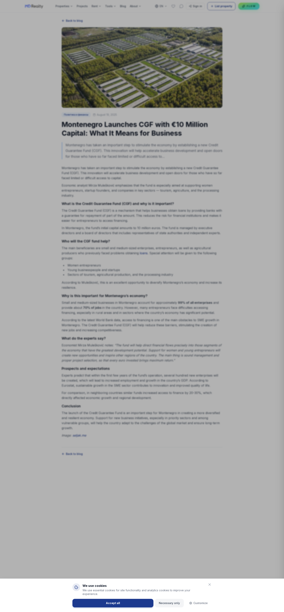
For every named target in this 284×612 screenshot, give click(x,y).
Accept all (113, 603)
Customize (200, 603)
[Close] (210, 584)
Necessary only (169, 603)
